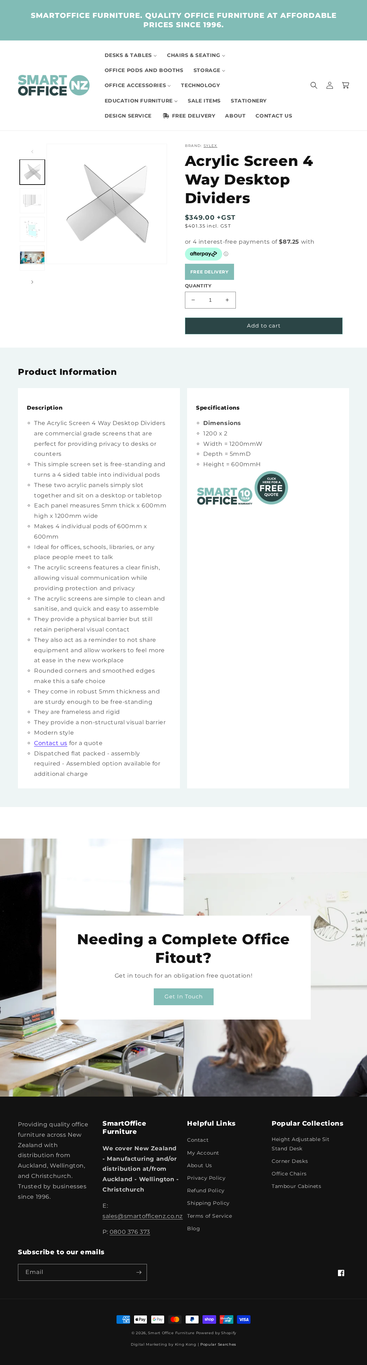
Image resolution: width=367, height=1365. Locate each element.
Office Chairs (289, 1173)
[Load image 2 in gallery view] (32, 200)
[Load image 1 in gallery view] (32, 172)
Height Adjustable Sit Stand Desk (301, 1143)
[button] (314, 85)
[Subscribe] (139, 1272)
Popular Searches (218, 1344)
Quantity (198, 285)
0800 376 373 (130, 1231)
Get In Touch (184, 996)
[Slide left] (32, 151)
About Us (199, 1165)
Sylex (211, 145)
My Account (203, 1153)
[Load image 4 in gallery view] (32, 258)
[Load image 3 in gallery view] (32, 229)
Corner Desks (290, 1161)
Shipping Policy (208, 1203)
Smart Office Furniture (171, 1333)
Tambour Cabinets (296, 1186)
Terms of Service (209, 1216)
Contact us (50, 743)
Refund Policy (206, 1190)
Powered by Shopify (216, 1333)
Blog (193, 1228)
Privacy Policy (206, 1178)
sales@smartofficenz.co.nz (143, 1216)
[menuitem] (131, 55)
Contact (198, 1140)
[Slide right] (32, 282)
